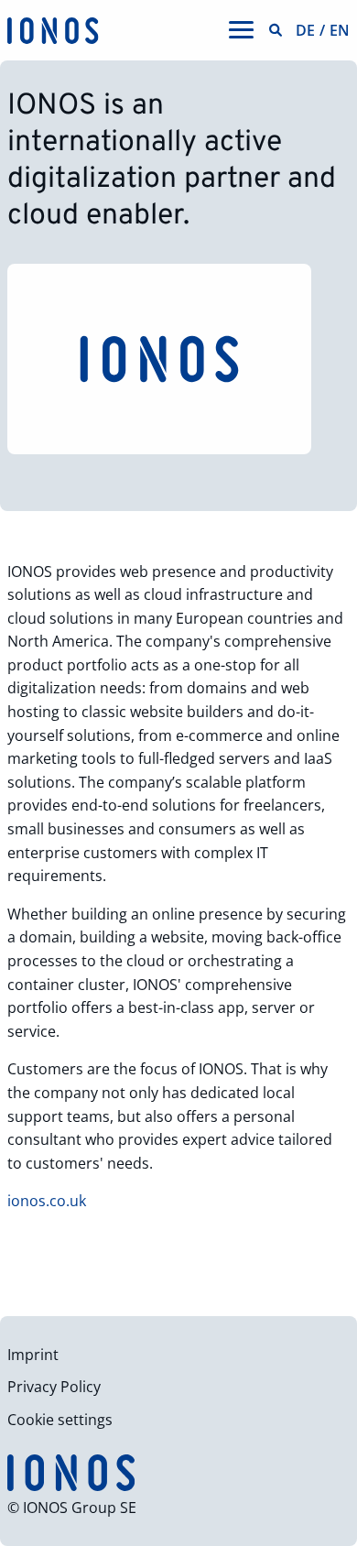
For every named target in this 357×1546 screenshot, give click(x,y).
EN (340, 30)
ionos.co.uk (48, 1201)
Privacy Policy (54, 1387)
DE (305, 30)
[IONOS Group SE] (53, 29)
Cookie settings (60, 1420)
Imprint (33, 1355)
